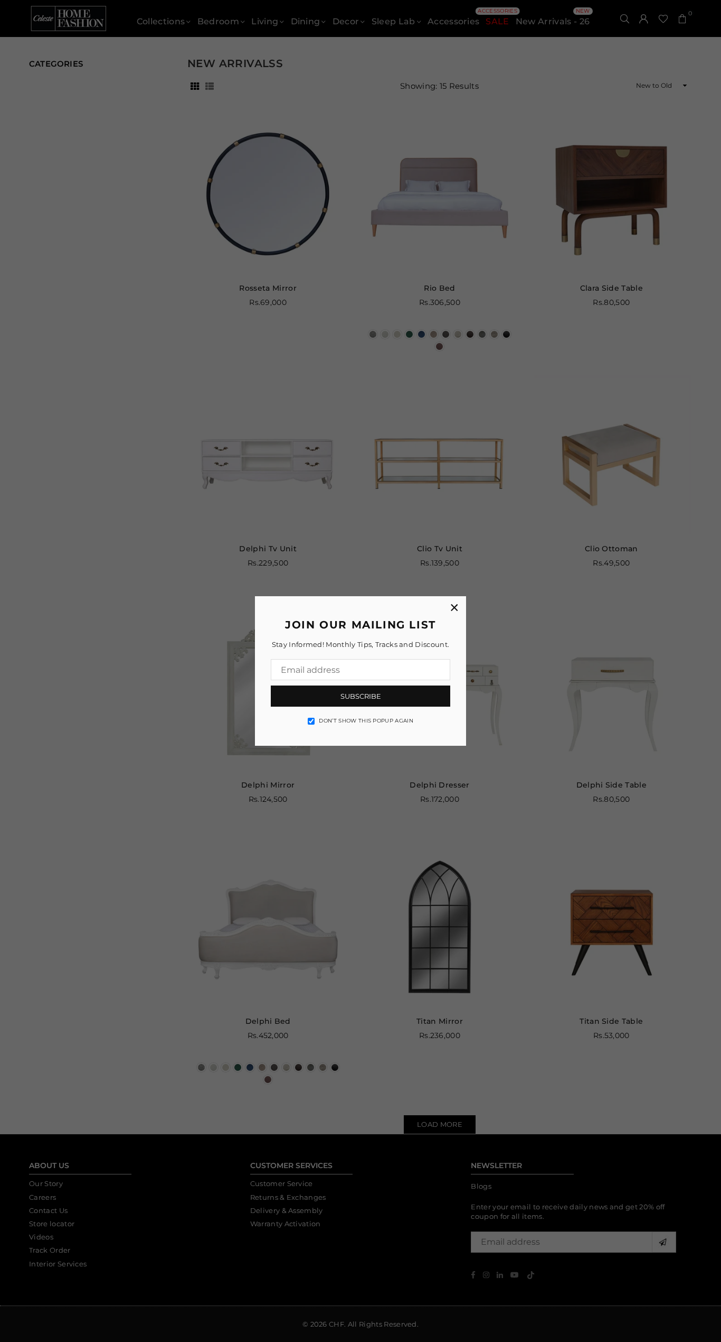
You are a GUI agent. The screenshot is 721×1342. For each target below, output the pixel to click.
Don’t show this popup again (366, 720)
